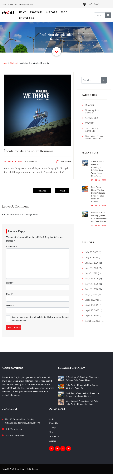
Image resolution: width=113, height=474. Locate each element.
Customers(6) (91, 118)
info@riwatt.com (27, 5)
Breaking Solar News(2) (92, 111)
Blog (64, 12)
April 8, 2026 (91, 315)
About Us (53, 423)
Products (36, 12)
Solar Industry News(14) (91, 129)
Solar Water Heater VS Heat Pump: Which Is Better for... (82, 386)
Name (10, 282)
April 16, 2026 (92, 299)
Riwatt (33, 162)
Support (51, 12)
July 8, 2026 (91, 257)
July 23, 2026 (91, 252)
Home (22, 12)
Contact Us (26, 18)
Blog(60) (89, 105)
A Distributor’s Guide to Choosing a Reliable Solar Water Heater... (82, 378)
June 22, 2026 (91, 263)
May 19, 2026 (91, 278)
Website (10, 305)
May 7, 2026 (91, 294)
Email (9, 294)
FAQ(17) (89, 123)
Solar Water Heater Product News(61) (94, 137)
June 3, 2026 (91, 273)
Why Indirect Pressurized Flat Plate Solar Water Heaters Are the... (82, 402)
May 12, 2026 (91, 289)
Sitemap (52, 441)
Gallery (13, 63)
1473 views (65, 162)
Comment (11, 246)
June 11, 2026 (91, 268)
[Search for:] (98, 15)
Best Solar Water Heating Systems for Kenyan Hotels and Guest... (83, 394)
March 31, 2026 (92, 321)
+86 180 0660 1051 (10, 5)
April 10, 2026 (92, 310)
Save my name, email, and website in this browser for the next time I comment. (40, 319)
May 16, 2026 (91, 284)
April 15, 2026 (92, 305)
